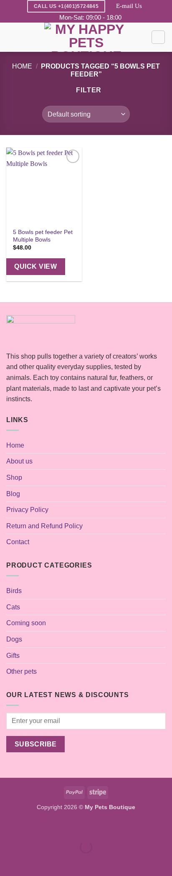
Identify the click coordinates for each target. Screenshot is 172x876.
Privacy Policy (27, 509)
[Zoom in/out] (8, 826)
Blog (13, 493)
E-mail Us (129, 6)
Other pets (21, 671)
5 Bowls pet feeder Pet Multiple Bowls (43, 236)
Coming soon (26, 622)
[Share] (57, 826)
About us (19, 461)
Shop (14, 477)
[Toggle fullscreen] (33, 826)
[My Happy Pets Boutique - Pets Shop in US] (86, 37)
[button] (11, 37)
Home (22, 66)
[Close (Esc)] (81, 826)
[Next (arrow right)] (33, 861)
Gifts (13, 655)
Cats (13, 607)
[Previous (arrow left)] (8, 861)
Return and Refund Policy (44, 526)
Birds (14, 590)
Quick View (35, 266)
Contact (17, 541)
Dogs (14, 639)
